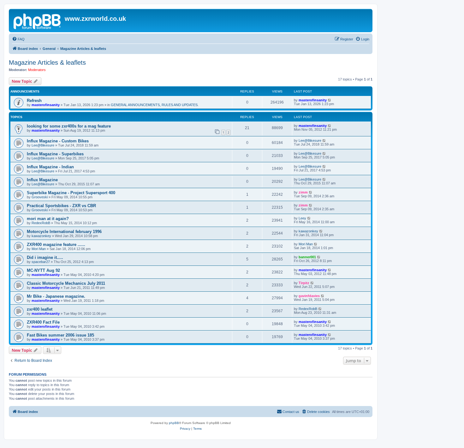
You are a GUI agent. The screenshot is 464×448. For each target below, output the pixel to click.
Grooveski (40, 197)
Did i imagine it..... (45, 257)
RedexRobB (41, 223)
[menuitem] (18, 39)
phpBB (174, 423)
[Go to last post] (330, 100)
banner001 (307, 257)
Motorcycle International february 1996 (64, 231)
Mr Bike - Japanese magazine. (56, 296)
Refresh (34, 100)
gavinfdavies (309, 296)
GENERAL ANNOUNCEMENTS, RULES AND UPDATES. (155, 105)
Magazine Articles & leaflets (47, 62)
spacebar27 (41, 262)
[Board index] (37, 20)
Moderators (37, 70)
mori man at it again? (48, 218)
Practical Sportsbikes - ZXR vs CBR (61, 205)
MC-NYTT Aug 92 (43, 270)
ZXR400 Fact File (43, 322)
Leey (302, 218)
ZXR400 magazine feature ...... (56, 244)
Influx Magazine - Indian (50, 166)
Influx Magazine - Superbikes (55, 154)
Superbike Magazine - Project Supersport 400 (71, 192)
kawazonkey (41, 236)
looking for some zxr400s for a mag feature (69, 126)
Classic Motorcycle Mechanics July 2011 (66, 283)
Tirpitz (304, 283)
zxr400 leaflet (39, 309)
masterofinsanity (46, 105)
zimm (303, 192)
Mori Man (39, 249)
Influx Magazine (42, 179)
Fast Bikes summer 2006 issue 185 (60, 335)
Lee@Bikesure (43, 145)
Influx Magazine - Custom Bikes (58, 141)
